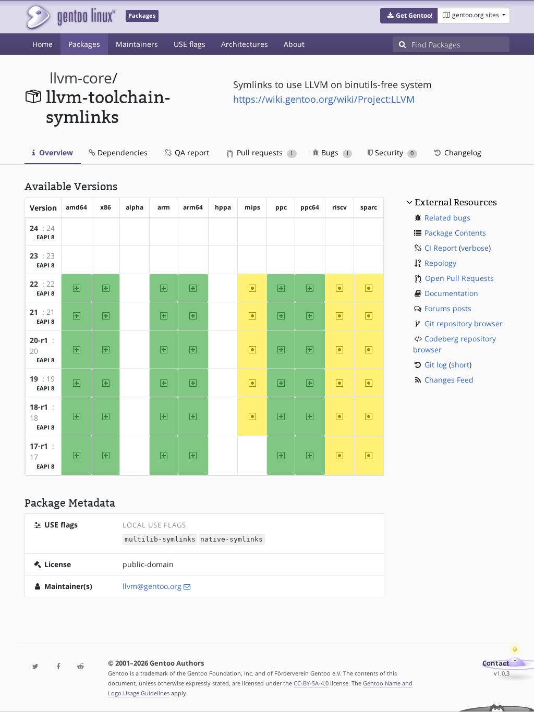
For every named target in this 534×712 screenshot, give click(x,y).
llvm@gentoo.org (152, 586)
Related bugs (447, 218)
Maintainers (137, 44)
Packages (84, 44)
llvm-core (81, 78)
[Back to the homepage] (70, 17)
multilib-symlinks (160, 540)
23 (34, 256)
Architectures (244, 44)
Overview (55, 152)
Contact (495, 663)
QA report (191, 152)
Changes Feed (449, 380)
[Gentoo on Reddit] (80, 667)
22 (34, 284)
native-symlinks (231, 540)
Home (42, 44)
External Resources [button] (456, 202)
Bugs (334, 152)
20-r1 (39, 340)
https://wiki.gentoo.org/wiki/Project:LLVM (324, 99)
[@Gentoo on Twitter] (36, 667)
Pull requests (264, 152)
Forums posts (447, 308)
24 (34, 228)
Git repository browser (463, 323)
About (294, 44)
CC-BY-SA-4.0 (311, 683)
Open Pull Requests (459, 278)
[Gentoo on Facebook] (58, 667)
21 (34, 312)
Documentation (451, 293)
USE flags (189, 44)
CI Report (440, 248)
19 (34, 379)
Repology (440, 263)
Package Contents (455, 233)
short (460, 365)
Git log (435, 365)
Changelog (461, 152)
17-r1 (39, 446)
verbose (475, 248)
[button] (409, 15)
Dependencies (121, 152)
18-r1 (39, 407)
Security (393, 152)
